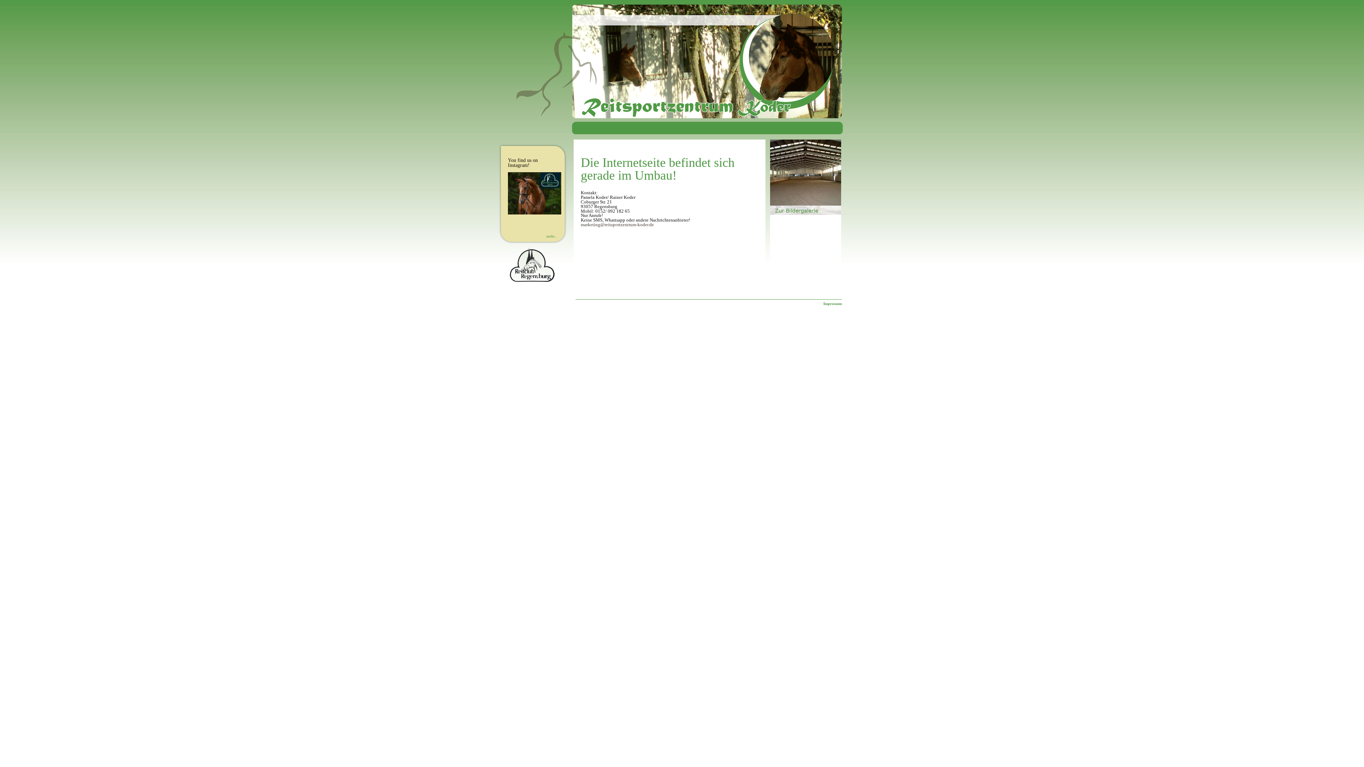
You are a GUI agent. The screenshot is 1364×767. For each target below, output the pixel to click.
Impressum (832, 303)
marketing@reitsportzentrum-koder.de (617, 224)
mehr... (552, 236)
